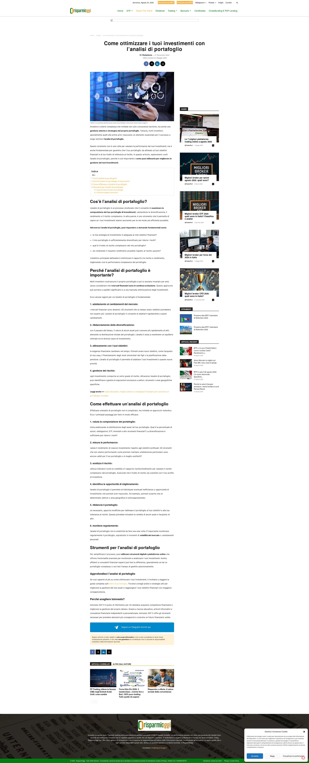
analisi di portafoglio (117, 583)
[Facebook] (146, 63)
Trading (171, 10)
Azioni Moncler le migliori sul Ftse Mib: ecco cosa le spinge (205, 361)
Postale (211, 2)
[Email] (162, 63)
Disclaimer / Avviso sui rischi (212, 761)
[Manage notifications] (303, 758)
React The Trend (144, 10)
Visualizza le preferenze (293, 756)
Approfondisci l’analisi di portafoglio (110, 190)
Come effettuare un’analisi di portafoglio (110, 184)
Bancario (184, 10)
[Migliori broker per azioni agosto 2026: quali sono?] (199, 167)
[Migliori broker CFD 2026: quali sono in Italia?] (199, 282)
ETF (129, 10)
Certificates (199, 10)
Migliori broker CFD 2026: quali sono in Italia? (197, 295)
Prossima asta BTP (185, 2)
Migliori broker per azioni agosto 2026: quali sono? (197, 179)
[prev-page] (91, 701)
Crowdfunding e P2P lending (223, 10)
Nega (272, 756)
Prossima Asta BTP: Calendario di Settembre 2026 (206, 328)
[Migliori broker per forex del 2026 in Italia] (199, 244)
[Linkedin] (157, 63)
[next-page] (95, 701)
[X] (151, 63)
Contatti (229, 2)
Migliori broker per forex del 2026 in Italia (198, 256)
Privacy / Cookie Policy (231, 761)
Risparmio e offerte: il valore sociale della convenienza (160, 690)
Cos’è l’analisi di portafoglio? (105, 178)
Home (120, 10)
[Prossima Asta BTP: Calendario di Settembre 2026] (186, 330)
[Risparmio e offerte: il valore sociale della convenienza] (161, 678)
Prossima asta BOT (166, 2)
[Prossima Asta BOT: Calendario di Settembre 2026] (186, 318)
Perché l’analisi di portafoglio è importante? (111, 181)
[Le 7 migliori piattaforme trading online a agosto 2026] (199, 128)
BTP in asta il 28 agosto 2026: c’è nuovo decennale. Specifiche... (205, 374)
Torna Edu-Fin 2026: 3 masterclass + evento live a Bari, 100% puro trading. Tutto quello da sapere (131, 693)
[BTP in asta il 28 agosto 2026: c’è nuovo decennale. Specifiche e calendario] (186, 375)
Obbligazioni (200, 2)
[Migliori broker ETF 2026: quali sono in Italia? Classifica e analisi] (199, 205)
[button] (304, 731)
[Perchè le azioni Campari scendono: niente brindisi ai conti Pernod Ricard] (186, 387)
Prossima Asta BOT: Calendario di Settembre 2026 (206, 316)
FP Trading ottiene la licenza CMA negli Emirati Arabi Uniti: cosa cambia (103, 692)
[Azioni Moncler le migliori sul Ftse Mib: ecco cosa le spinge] (186, 363)
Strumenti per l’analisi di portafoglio (108, 187)
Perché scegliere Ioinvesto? (107, 193)
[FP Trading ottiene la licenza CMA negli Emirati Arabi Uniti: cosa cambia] (103, 678)
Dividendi (160, 10)
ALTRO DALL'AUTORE (122, 664)
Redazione (147, 55)
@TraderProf (189, 145)
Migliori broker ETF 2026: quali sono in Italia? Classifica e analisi (199, 216)
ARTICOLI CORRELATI (100, 664)
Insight (220, 2)
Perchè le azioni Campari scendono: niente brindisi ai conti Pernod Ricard (206, 386)
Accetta (254, 756)
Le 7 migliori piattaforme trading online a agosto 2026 (198, 140)
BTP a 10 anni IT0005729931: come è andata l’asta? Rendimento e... (205, 350)
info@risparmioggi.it (158, 748)
